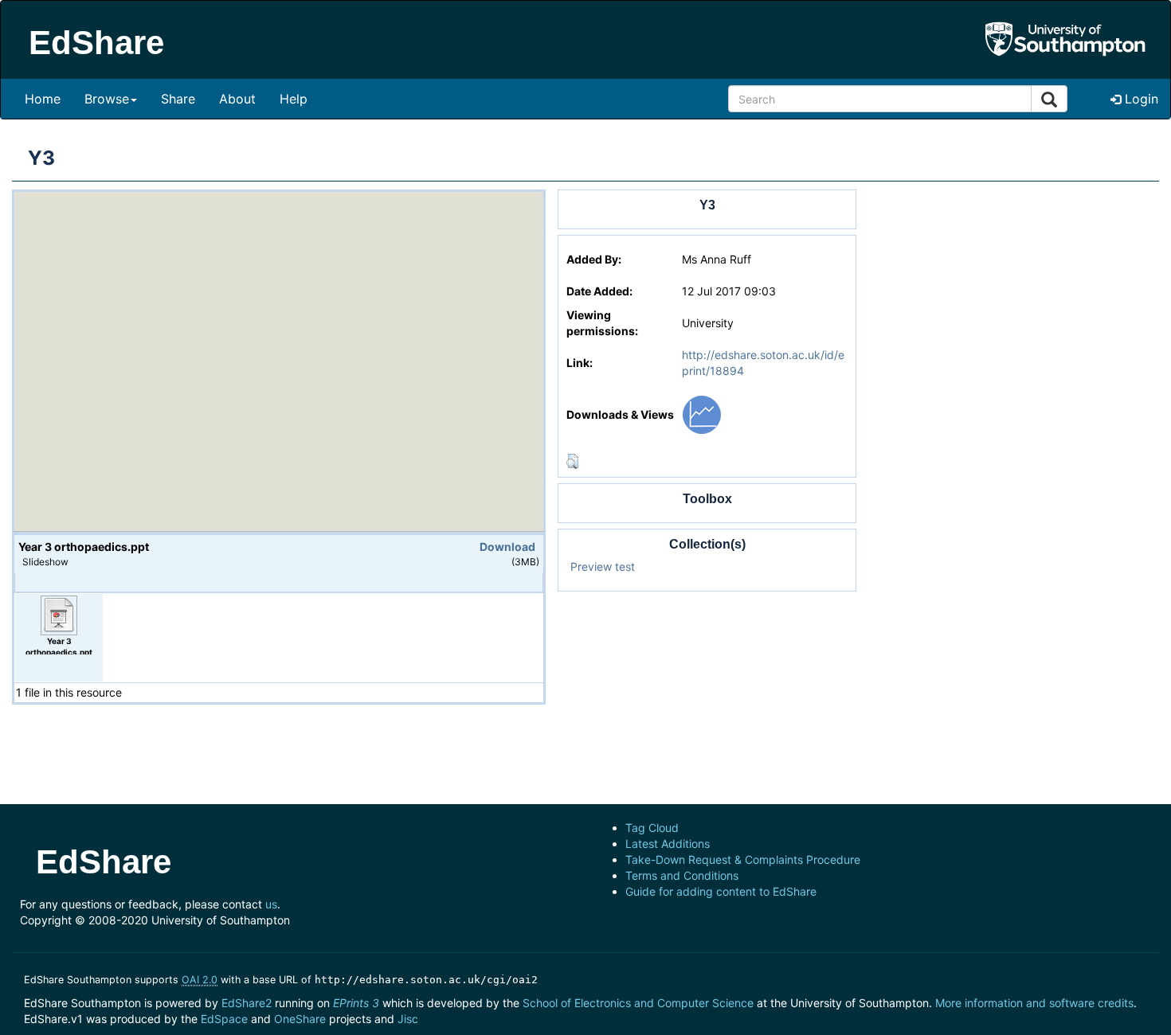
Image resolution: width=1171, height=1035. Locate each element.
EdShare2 (246, 1003)
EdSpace (224, 1018)
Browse (106, 99)
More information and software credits (1034, 1003)
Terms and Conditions (681, 875)
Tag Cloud (652, 827)
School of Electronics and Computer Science (638, 1003)
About (237, 99)
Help (293, 99)
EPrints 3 (356, 1003)
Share (178, 99)
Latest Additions (667, 843)
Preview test (602, 566)
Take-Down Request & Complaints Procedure (742, 859)
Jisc (408, 1018)
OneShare (300, 1018)
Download (507, 546)
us (271, 904)
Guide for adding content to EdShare (721, 891)
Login (1139, 99)
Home (43, 99)
